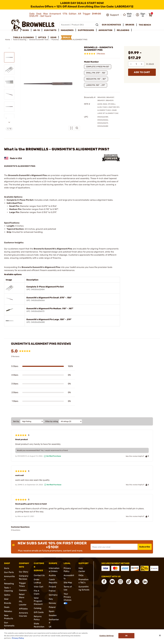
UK (50, 626)
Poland (52, 607)
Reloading (9, 583)
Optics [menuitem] (42, 37)
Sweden (53, 615)
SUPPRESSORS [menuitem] (86, 30)
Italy (51, 599)
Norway (52, 603)
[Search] (97, 24)
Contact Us (39, 575)
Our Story (23, 572)
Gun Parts (9, 572)
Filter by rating (51, 421)
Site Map (68, 582)
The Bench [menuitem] (145, 25)
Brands (7, 603)
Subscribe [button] (144, 547)
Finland (52, 586)
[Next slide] (9, 122)
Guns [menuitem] (26, 30)
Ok (126, 636)
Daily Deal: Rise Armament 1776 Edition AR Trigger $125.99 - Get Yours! (65, 14)
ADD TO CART (142, 72)
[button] (140, 15)
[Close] (160, 635)
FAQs (81, 575)
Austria (52, 575)
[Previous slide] (9, 48)
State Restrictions (39, 626)
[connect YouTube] (112, 581)
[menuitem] (16, 30)
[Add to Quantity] (141, 64)
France (52, 591)
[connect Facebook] (104, 581)
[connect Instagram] (120, 581)
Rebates (8, 611)
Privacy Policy (18, 638)
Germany (53, 595)
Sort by (16, 421)
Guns (6, 568)
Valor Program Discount (38, 601)
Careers (23, 590)
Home (7, 39)
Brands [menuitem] (129, 24)
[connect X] (136, 581)
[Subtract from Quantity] (130, 64)
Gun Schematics (9, 625)
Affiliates (23, 608)
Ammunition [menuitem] (105, 30)
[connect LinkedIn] (145, 581)
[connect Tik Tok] (128, 581)
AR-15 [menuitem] (36, 30)
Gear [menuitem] (53, 37)
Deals (6, 607)
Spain (51, 611)
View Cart (38, 586)
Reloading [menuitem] (123, 30)
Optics (7, 595)
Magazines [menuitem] (67, 30)
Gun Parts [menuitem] (50, 30)
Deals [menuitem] (66, 37)
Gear (6, 599)
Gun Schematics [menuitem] (111, 24)
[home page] (33, 24)
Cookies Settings (106, 636)
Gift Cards (39, 612)
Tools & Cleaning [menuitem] (23, 37)
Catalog (37, 608)
